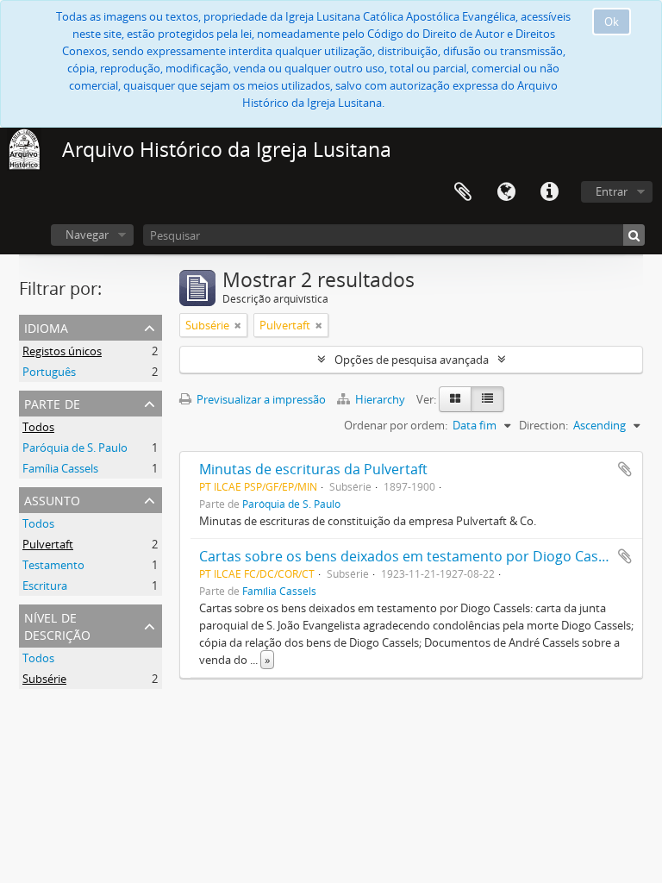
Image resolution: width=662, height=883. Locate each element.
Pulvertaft (47, 544)
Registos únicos (62, 351)
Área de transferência (462, 192)
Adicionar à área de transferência (625, 469)
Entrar (612, 191)
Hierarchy (380, 399)
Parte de (52, 402)
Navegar (87, 234)
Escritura (44, 585)
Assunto (52, 498)
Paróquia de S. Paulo (75, 447)
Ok (611, 21)
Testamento (53, 565)
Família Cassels (60, 468)
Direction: (543, 425)
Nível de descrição (57, 624)
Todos (38, 427)
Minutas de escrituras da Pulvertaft (313, 469)
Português (49, 371)
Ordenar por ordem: (395, 425)
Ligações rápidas (549, 192)
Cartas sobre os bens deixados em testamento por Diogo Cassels (411, 556)
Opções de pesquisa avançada (411, 359)
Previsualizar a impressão (260, 399)
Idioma (506, 192)
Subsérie (44, 678)
